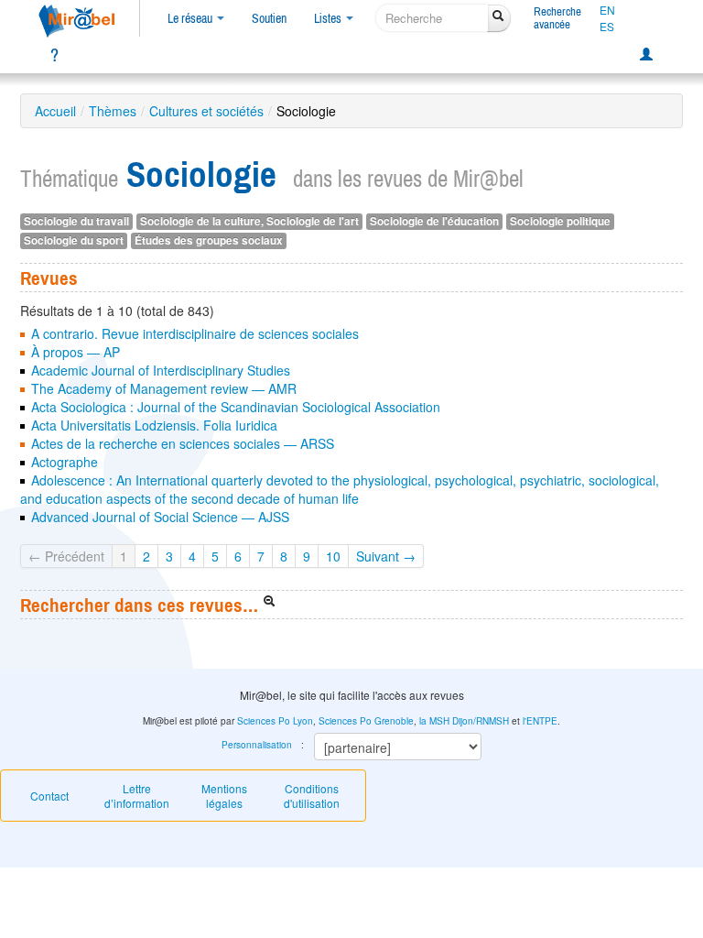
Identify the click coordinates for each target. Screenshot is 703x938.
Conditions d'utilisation (312, 795)
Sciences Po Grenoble (366, 720)
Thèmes (112, 111)
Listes (329, 18)
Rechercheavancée (557, 18)
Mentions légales (224, 795)
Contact (49, 795)
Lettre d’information (136, 795)
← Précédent (66, 556)
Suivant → (386, 556)
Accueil (55, 111)
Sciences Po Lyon (275, 720)
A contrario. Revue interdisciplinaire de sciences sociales (195, 333)
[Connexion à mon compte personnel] (646, 55)
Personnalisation (257, 744)
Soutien (269, 18)
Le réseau (191, 18)
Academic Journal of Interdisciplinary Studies (160, 370)
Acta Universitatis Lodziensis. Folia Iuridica (154, 425)
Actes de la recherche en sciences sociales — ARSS (182, 443)
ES (607, 26)
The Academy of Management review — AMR (164, 388)
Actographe (64, 462)
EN (607, 10)
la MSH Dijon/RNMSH (464, 720)
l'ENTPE (540, 720)
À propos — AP (75, 352)
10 (333, 556)
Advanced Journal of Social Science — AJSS (160, 516)
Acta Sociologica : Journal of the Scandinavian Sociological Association (235, 407)
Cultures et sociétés (206, 111)
